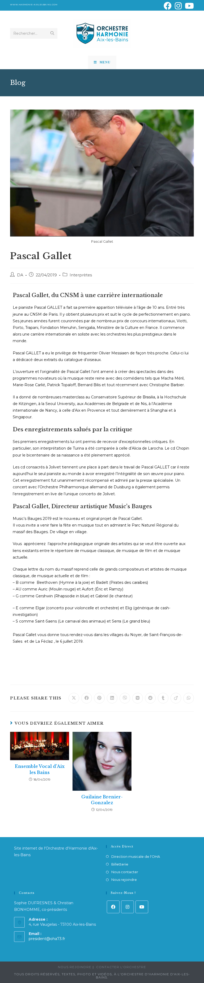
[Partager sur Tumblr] (163, 698)
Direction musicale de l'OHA (135, 856)
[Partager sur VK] (137, 698)
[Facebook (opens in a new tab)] (167, 6)
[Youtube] (141, 907)
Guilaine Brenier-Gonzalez (102, 799)
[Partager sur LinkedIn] (112, 698)
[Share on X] (74, 698)
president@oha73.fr (47, 938)
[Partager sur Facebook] (86, 698)
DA (20, 275)
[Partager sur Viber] (125, 698)
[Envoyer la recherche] (52, 33)
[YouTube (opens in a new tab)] (188, 6)
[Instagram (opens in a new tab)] (178, 6)
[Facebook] (113, 907)
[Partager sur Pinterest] (99, 698)
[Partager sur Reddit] (150, 698)
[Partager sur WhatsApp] (188, 698)
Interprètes (81, 275)
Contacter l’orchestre (121, 967)
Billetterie (119, 864)
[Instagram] (127, 907)
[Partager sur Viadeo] (176, 698)
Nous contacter (124, 872)
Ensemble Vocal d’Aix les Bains (40, 769)
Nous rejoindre (124, 879)
